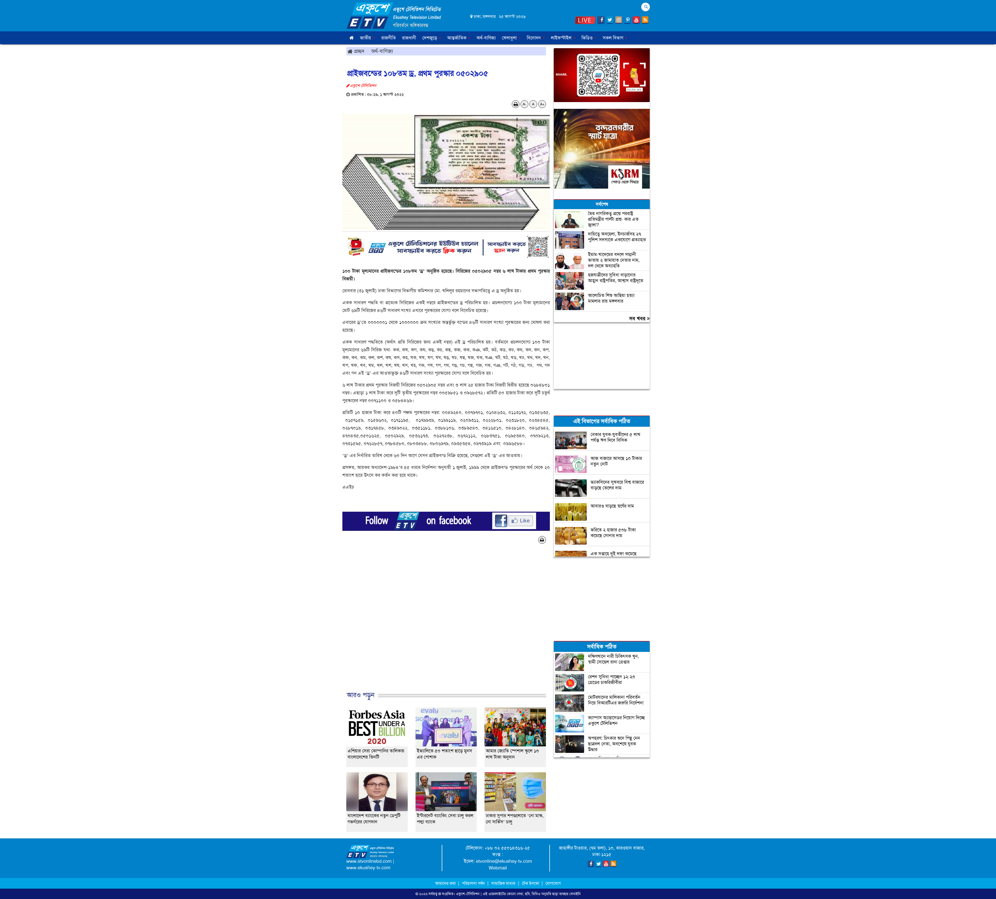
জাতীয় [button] (366, 38)
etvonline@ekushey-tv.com (504, 861)
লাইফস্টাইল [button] (562, 38)
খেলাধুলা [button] (510, 38)
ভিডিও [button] (588, 38)
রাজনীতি (388, 38)
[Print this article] (516, 104)
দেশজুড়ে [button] (430, 38)
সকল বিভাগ (614, 38)
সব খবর (638, 318)
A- (524, 104)
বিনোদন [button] (534, 38)
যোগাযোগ (553, 883)
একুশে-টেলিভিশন (468, 893)
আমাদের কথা (446, 883)
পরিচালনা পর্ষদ (473, 883)
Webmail (498, 868)
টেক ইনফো (531, 883)
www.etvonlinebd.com (369, 861)
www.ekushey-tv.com (368, 868)
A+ (542, 104)
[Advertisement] (446, 626)
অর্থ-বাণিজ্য (486, 38)
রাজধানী (409, 38)
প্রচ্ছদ (358, 51)
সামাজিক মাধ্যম (503, 883)
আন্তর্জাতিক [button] (457, 38)
